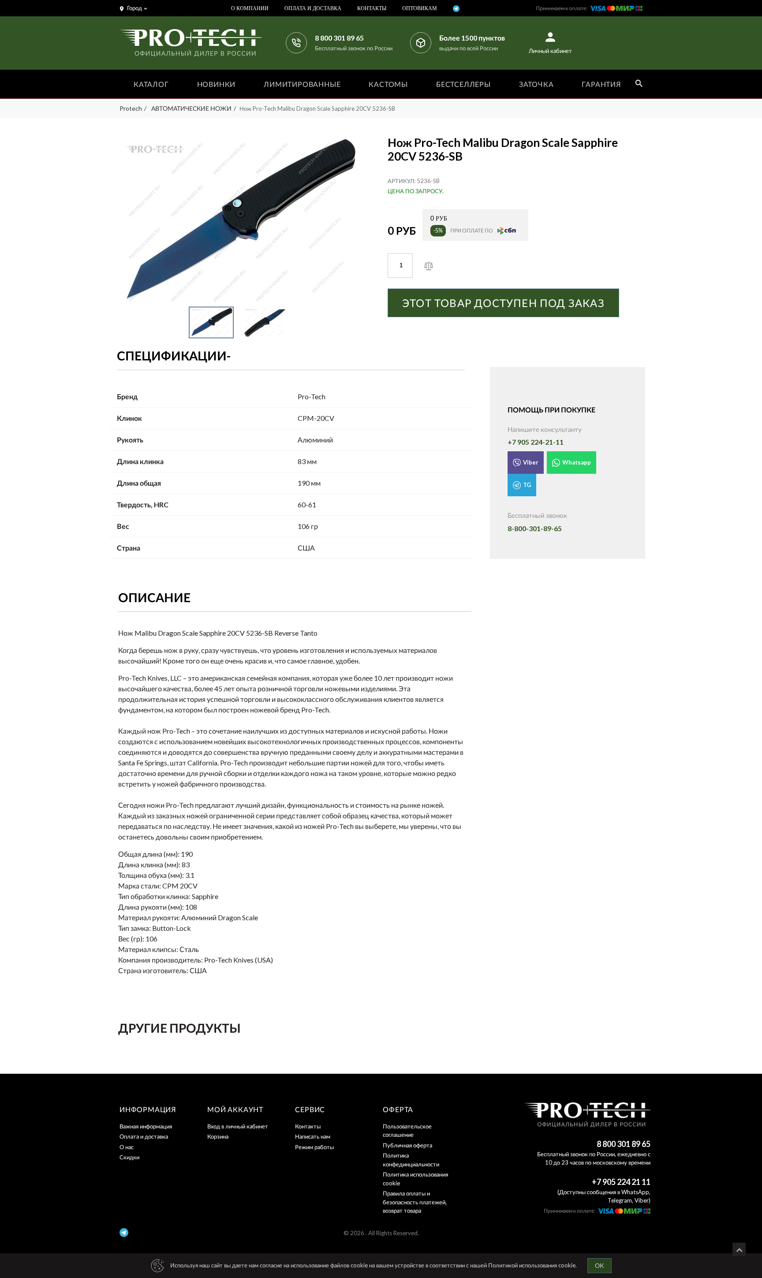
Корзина (217, 1136)
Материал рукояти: (149, 917)
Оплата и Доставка (312, 8)
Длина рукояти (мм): (151, 907)
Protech (131, 108)
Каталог (151, 84)
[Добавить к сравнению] (428, 265)
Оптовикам (419, 8)
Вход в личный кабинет (237, 1126)
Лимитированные (302, 84)
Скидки (129, 1157)
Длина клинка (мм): (149, 864)
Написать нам (312, 1136)
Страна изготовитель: (153, 970)
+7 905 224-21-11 (536, 442)
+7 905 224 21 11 (621, 1182)
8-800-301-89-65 (535, 528)
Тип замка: (134, 928)
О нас (127, 1147)
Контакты (371, 8)
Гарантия (601, 84)
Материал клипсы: (148, 949)
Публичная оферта (407, 1145)
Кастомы (388, 84)
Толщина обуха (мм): (151, 875)
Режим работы (314, 1147)
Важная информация (146, 1126)
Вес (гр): (131, 938)
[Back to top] (739, 1249)
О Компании (250, 8)
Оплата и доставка (144, 1136)
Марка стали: (139, 885)
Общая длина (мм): (148, 854)
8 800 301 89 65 (339, 38)
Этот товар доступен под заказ (503, 302)
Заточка (536, 84)
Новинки (216, 84)
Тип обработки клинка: (154, 896)
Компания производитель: (160, 960)
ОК (599, 1265)
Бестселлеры (463, 84)
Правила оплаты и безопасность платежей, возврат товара (415, 1202)
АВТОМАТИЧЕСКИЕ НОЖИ (191, 108)
